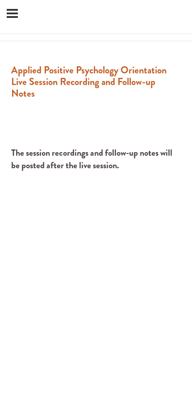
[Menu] (12, 13)
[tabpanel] (96, 151)
